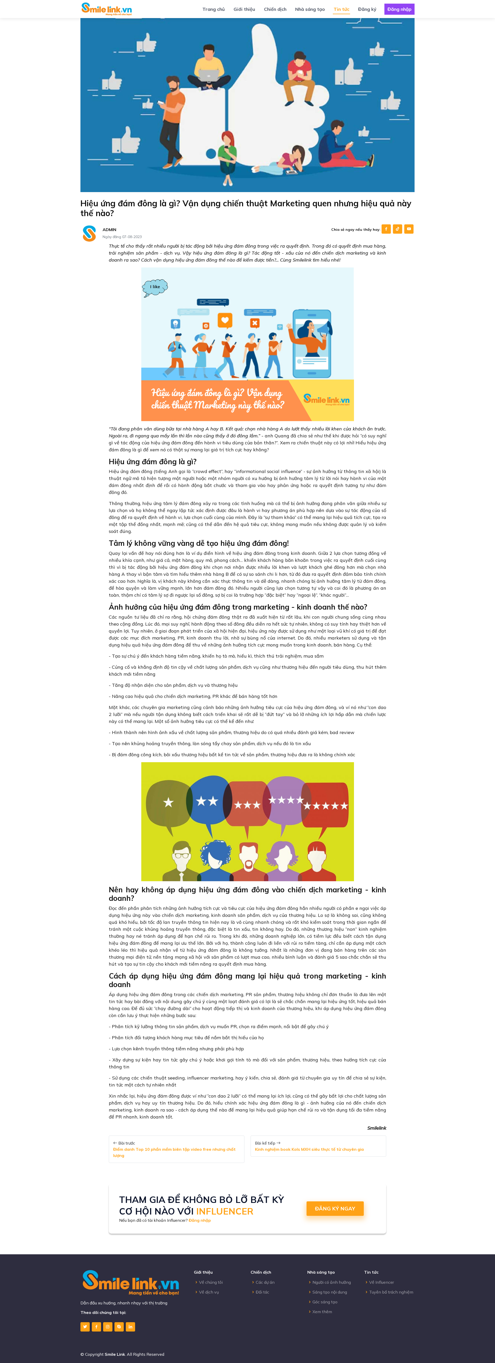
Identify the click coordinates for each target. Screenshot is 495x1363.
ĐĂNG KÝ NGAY (335, 1208)
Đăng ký (367, 9)
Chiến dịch (275, 9)
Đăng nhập (399, 9)
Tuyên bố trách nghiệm (391, 1292)
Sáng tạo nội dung (329, 1292)
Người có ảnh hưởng (331, 1282)
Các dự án (265, 1282)
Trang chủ (213, 9)
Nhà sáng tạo (310, 9)
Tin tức (341, 9)
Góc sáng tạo (324, 1302)
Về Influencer (381, 1282)
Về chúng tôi (211, 1282)
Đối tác (262, 1292)
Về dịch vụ (209, 1292)
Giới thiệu (244, 9)
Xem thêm (322, 1312)
